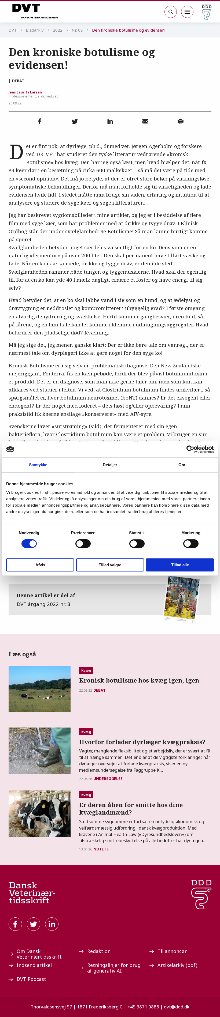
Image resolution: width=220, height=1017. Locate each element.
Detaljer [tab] (110, 464)
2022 (58, 30)
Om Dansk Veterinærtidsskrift (39, 954)
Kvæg (86, 670)
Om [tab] (181, 464)
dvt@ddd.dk (176, 1007)
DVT (13, 30)
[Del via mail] (145, 121)
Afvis (40, 565)
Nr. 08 (77, 30)
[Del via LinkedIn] (110, 121)
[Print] (180, 121)
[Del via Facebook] (39, 121)
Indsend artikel (34, 965)
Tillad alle (180, 565)
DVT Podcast (31, 979)
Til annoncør (172, 951)
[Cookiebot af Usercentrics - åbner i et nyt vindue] (190, 449)
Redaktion (99, 951)
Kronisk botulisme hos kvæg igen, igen (139, 680)
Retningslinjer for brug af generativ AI (114, 968)
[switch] (83, 543)
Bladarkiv (35, 30)
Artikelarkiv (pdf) (177, 965)
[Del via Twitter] (75, 121)
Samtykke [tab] (38, 464)
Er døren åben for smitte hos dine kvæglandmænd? (131, 808)
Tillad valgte (110, 565)
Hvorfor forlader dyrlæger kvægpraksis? (142, 742)
